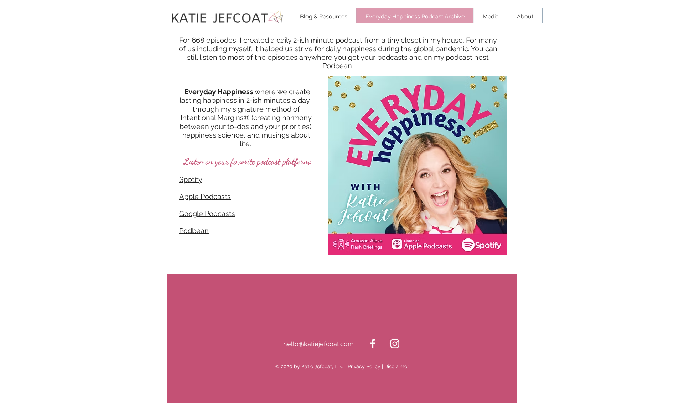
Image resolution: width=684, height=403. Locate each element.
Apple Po (194, 196)
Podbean (337, 65)
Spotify (190, 179)
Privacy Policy (364, 366)
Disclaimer (396, 366)
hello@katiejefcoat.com (318, 344)
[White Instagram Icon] (395, 344)
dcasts (220, 196)
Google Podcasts (207, 213)
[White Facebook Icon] (373, 344)
